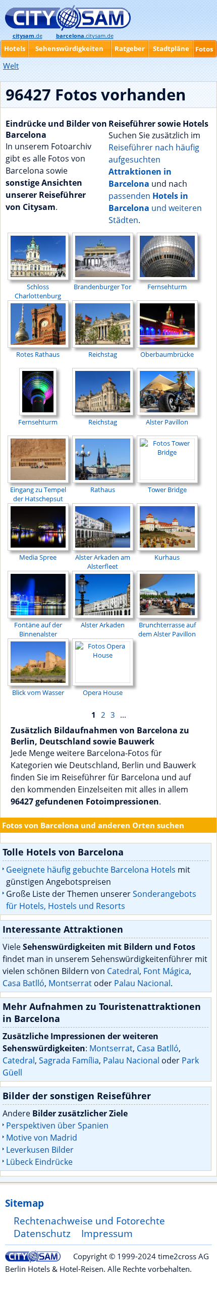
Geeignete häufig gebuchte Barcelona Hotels (91, 869)
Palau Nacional (142, 983)
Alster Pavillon (167, 421)
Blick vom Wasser (38, 692)
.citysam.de (85, 35)
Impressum (107, 1233)
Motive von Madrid (41, 1137)
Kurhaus (167, 557)
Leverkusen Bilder (40, 1149)
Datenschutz (42, 1233)
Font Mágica (166, 971)
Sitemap (24, 1203)
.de (27, 35)
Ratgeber (130, 48)
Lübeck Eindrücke (39, 1161)
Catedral (123, 971)
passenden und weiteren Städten (155, 208)
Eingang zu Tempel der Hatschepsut (38, 494)
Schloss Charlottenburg (38, 291)
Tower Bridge (167, 489)
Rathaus (102, 489)
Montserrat (70, 983)
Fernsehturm (167, 286)
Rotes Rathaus (38, 354)
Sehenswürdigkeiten (69, 48)
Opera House (103, 692)
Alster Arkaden (103, 624)
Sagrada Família (69, 1060)
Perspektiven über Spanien (57, 1125)
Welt (11, 66)
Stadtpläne (171, 48)
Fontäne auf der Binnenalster (38, 629)
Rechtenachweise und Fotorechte (89, 1220)
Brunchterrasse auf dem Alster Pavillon (167, 629)
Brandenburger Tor (102, 286)
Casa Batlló (23, 983)
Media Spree (38, 557)
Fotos (204, 48)
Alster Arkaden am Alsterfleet (102, 562)
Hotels (14, 48)
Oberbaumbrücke (167, 354)
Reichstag (102, 354)
